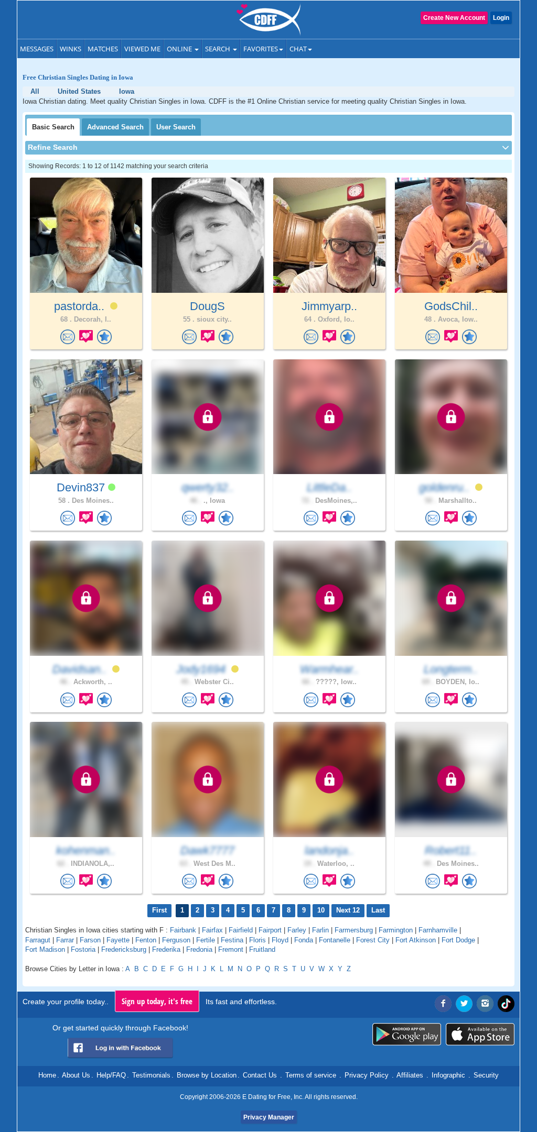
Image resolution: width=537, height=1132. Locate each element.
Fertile (205, 940)
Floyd (280, 940)
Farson (90, 940)
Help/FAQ (111, 1075)
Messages (36, 48)
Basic (53, 127)
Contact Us (260, 1075)
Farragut (37, 940)
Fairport (270, 930)
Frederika (166, 949)
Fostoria (83, 949)
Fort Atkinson (415, 940)
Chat (298, 48)
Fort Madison (45, 949)
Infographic (448, 1075)
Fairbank (183, 930)
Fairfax (212, 930)
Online (180, 48)
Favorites (260, 48)
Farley (296, 930)
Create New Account (454, 17)
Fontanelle (334, 940)
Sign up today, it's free (157, 1001)
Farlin (320, 930)
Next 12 (348, 910)
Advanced (115, 127)
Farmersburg (354, 930)
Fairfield (241, 930)
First (159, 910)
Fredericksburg (123, 949)
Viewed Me (142, 48)
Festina (232, 940)
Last (378, 910)
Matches (103, 48)
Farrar (65, 940)
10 (321, 910)
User (176, 127)
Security (486, 1075)
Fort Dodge (458, 940)
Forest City (373, 940)
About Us (76, 1075)
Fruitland (262, 949)
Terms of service (310, 1075)
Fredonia (199, 949)
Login (501, 17)
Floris (257, 940)
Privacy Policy (367, 1075)
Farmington (396, 930)
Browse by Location (207, 1075)
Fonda (303, 940)
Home (47, 1075)
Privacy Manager (268, 1117)
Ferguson (176, 940)
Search (218, 48)
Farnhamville (437, 930)
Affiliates (409, 1075)
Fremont (230, 949)
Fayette (118, 940)
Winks (70, 48)
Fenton (145, 940)
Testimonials (151, 1075)
